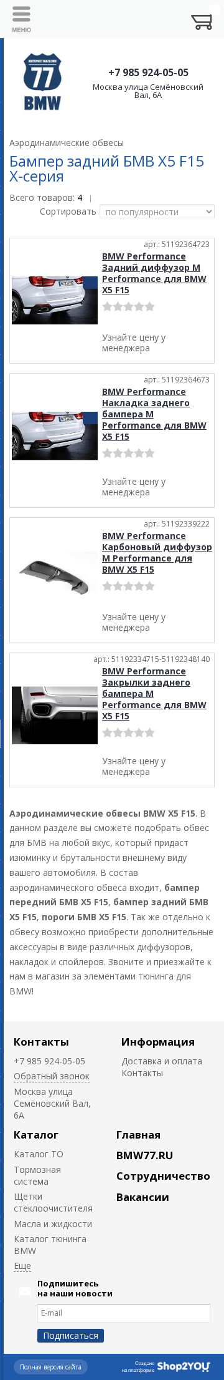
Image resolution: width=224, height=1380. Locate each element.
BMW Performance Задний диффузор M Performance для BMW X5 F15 (154, 273)
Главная (138, 1134)
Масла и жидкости (53, 1224)
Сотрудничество (163, 1176)
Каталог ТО (38, 1154)
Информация (158, 1041)
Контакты (41, 1041)
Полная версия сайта (51, 1367)
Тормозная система (37, 1175)
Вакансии (142, 1197)
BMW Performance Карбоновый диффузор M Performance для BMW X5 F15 (157, 552)
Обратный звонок (52, 1076)
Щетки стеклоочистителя (53, 1202)
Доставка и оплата (161, 1061)
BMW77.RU (144, 1155)
